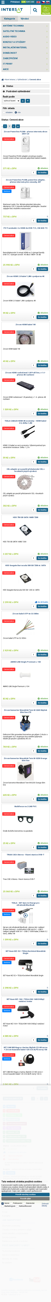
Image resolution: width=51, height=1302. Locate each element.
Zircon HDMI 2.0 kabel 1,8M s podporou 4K (25, 276)
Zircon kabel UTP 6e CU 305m (25, 614)
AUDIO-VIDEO (10, 36)
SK (47, 2)
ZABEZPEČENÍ (10, 58)
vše (19, 112)
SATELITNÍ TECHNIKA (14, 31)
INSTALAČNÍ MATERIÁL (15, 47)
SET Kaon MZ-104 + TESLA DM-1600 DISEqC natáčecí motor (25, 1000)
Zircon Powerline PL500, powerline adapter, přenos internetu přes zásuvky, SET (25, 181)
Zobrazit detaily (45, 1205)
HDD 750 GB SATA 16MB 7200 (25, 517)
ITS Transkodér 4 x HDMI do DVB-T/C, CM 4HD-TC (25, 228)
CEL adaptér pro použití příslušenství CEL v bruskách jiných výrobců (25, 470)
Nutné (7, 1203)
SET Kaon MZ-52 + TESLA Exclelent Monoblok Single (25, 952)
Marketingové (10, 1206)
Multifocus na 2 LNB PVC (25, 806)
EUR (28, 2)
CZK (23, 2)
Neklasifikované (25, 1206)
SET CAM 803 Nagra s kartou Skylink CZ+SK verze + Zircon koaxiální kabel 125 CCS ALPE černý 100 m (25, 1049)
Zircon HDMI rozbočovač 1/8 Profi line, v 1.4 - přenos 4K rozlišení (25, 374)
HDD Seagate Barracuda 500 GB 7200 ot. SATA (25, 565)
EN (38, 2)
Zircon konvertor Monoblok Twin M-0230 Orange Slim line (25, 759)
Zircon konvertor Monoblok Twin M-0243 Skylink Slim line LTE (25, 711)
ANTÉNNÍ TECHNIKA (13, 25)
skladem (9, 112)
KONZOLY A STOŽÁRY (14, 42)
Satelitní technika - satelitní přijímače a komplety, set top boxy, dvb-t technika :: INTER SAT (12, 10)
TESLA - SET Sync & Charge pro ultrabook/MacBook (25, 904)
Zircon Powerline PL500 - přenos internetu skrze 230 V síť (25, 133)
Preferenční (17, 1203)
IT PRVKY (7, 64)
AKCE (6, 69)
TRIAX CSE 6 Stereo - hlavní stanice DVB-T (25, 855)
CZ (42, 2)
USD (32, 2)
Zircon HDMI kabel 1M (26, 324)
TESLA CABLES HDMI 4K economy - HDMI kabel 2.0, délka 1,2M (25, 422)
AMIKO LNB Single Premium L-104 (25, 662)
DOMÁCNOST (10, 53)
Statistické (30, 1203)
